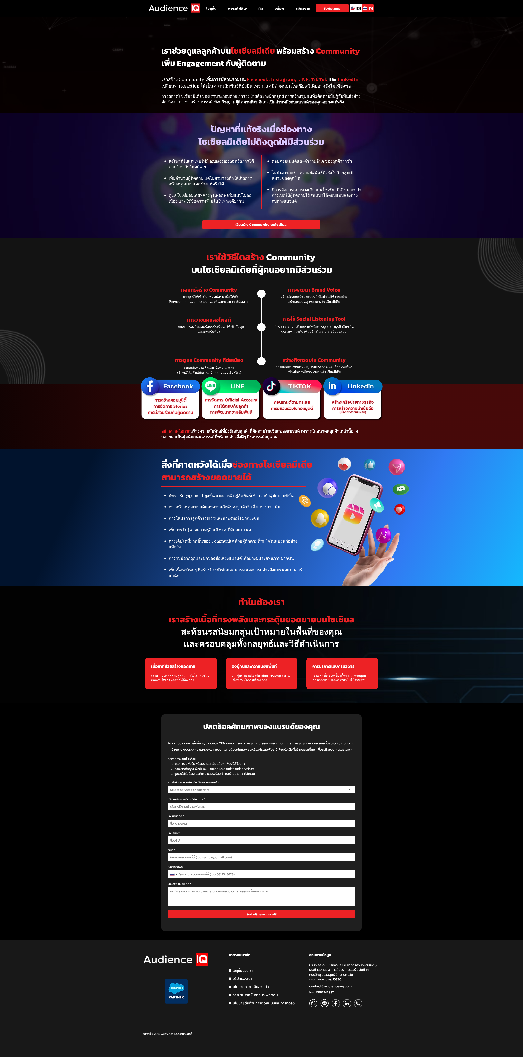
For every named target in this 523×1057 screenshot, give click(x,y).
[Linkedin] (347, 1003)
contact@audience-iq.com (330, 986)
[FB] (336, 1003)
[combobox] (261, 789)
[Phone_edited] (358, 1003)
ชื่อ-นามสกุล (176, 816)
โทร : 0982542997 (321, 992)
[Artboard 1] (313, 1003)
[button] (211, 8)
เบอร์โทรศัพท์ (176, 867)
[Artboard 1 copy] (324, 1003)
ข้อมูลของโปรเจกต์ (179, 884)
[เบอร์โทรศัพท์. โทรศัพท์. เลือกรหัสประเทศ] (174, 874)
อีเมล (171, 850)
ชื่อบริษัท (174, 833)
